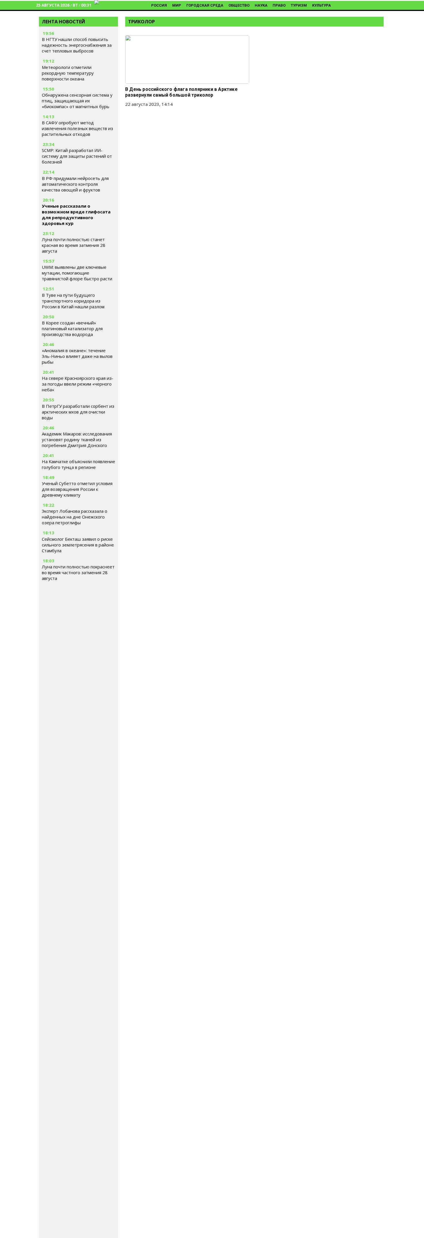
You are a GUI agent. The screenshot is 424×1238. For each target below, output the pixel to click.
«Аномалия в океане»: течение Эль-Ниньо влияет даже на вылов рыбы (77, 356)
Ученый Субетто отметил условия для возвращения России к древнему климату (77, 489)
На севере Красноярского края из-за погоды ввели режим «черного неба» (77, 383)
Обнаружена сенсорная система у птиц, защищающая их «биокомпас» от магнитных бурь (77, 100)
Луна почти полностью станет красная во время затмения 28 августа (73, 245)
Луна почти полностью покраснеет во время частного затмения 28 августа (78, 572)
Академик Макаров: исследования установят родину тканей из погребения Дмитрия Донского (77, 439)
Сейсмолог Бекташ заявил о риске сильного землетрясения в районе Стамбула (78, 544)
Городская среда (204, 5)
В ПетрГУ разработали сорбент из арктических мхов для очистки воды (78, 411)
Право (279, 5)
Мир (176, 5)
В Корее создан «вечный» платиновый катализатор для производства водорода (72, 328)
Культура (321, 5)
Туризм (299, 5)
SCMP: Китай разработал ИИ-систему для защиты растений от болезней (77, 156)
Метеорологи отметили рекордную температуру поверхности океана (68, 73)
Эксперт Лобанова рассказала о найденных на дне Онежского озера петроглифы (74, 516)
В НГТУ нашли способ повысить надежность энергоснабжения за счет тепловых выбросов (77, 45)
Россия (159, 5)
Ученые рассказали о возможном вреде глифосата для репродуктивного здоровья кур (76, 214)
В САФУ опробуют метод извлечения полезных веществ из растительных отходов (77, 128)
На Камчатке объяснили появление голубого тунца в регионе (78, 464)
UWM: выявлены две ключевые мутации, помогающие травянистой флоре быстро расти (77, 272)
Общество (238, 5)
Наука (261, 5)
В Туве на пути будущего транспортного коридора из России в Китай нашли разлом (73, 300)
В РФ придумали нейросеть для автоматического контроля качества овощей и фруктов (75, 184)
